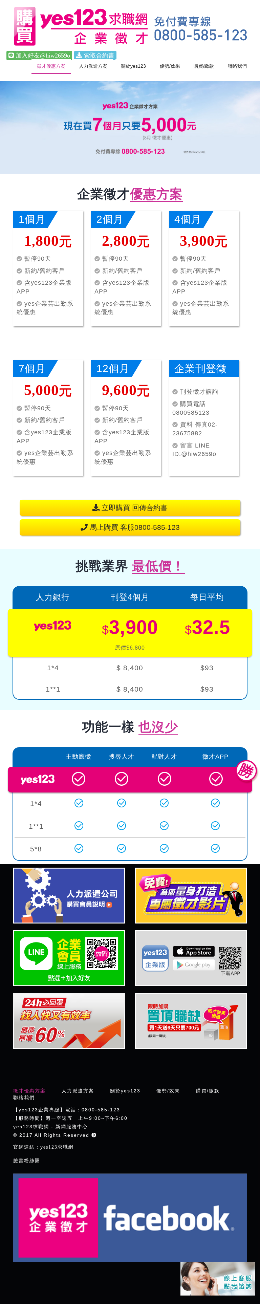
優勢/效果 (170, 66)
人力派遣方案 (93, 66)
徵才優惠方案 (51, 66)
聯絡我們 (237, 66)
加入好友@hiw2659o (42, 55)
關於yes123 (133, 66)
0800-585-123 (101, 1109)
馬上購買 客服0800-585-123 (134, 527)
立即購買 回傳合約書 (134, 508)
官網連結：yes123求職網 (43, 1147)
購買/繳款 (204, 66)
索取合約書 (98, 55)
